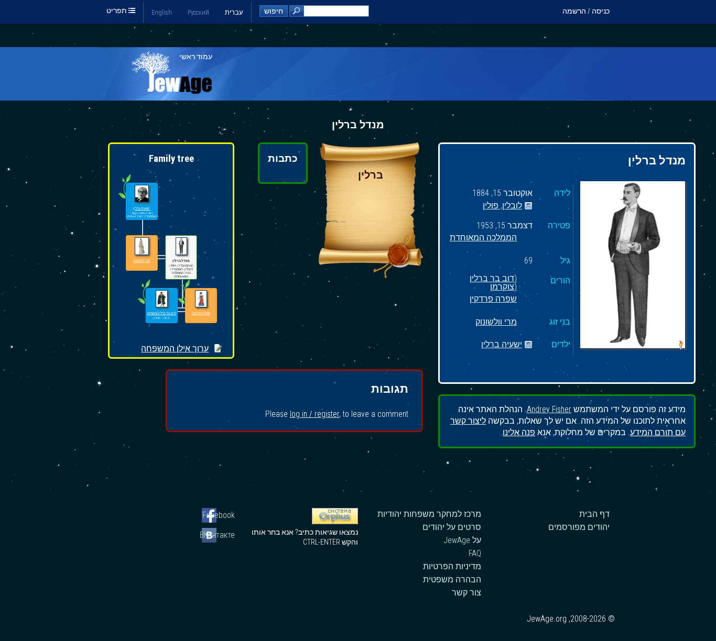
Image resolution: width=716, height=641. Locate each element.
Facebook (218, 515)
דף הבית (594, 514)
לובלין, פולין (502, 206)
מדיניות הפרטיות (452, 566)
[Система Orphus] (335, 521)
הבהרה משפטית (452, 579)
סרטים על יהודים (451, 527)
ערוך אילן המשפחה (175, 348)
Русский (198, 12)
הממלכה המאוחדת (483, 238)
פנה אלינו (519, 432)
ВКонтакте (218, 535)
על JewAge (462, 540)
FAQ (475, 553)
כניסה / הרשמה (586, 11)
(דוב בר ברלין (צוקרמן (493, 281)
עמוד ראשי (195, 56)
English (161, 12)
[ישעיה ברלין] (141, 194)
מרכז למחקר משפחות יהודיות (429, 514)
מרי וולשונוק (496, 322)
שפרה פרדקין (493, 299)
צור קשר (466, 593)
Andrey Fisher (549, 409)
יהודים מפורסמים (579, 527)
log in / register (314, 414)
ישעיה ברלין (501, 344)
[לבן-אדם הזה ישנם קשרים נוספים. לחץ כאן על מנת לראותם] (143, 304)
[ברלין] (370, 275)
